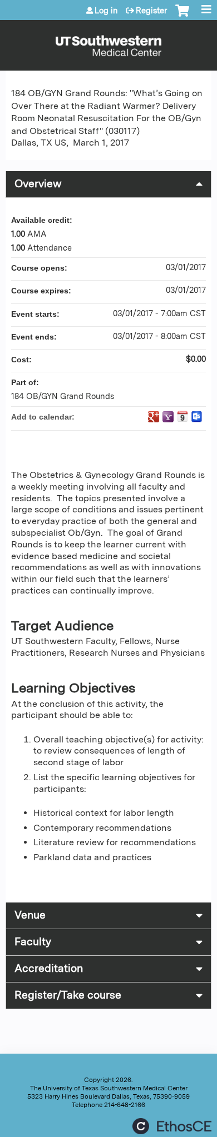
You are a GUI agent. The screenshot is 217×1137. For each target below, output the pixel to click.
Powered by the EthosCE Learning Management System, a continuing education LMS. (171, 1126)
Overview (38, 183)
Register (151, 10)
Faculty (32, 941)
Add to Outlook (197, 416)
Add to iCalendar (182, 416)
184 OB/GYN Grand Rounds (62, 396)
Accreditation (48, 968)
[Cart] (182, 16)
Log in (106, 10)
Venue (30, 915)
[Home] (108, 42)
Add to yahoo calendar (168, 416)
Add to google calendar (153, 416)
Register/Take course (67, 995)
